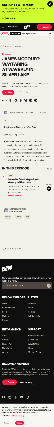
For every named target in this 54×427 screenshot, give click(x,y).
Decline (7, 423)
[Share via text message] (30, 100)
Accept (19, 423)
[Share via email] (35, 100)
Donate (46, 27)
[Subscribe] (49, 286)
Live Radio (32, 303)
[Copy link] (10, 100)
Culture (8, 217)
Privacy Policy (18, 415)
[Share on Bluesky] (25, 100)
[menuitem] (26, 92)
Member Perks (34, 352)
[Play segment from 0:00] (4, 176)
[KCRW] (7, 271)
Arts (27, 217)
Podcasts (32, 312)
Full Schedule (34, 316)
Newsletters (7, 348)
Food (4, 312)
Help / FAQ (7, 344)
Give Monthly (26, 382)
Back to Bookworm (13, 46)
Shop (30, 348)
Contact (6, 352)
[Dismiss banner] (50, 4)
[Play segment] (49, 188)
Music (30, 307)
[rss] (20, 93)
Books (18, 217)
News (4, 303)
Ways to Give (33, 344)
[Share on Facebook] (15, 100)
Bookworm (6, 54)
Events (5, 320)
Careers (5, 340)
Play (10, 92)
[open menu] (4, 27)
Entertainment (8, 307)
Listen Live (13, 27)
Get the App (10, 18)
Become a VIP (34, 340)
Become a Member (36, 335)
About (5, 335)
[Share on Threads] (20, 100)
